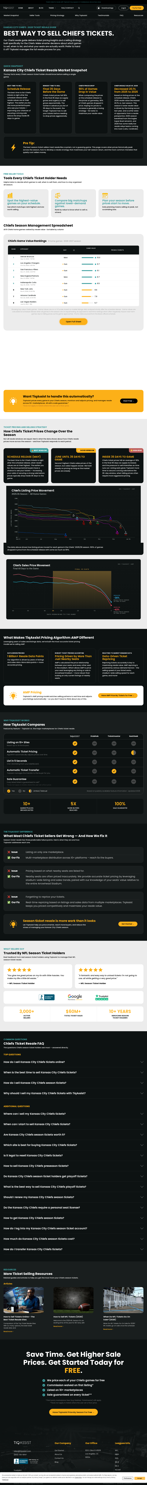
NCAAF (118, 1470)
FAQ (121, 15)
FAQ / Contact (67, 8)
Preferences (128, 1478)
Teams (51, 8)
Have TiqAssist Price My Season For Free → (73, 1412)
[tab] (73, 1062)
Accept (139, 1478)
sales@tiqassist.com (22, 1451)
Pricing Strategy (57, 15)
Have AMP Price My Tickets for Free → (117, 695)
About (31, 8)
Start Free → (128, 401)
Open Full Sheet (73, 321)
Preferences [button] (5, 1479)
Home (20, 8)
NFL (116, 1450)
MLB (117, 1462)
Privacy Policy (108, 1483)
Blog (41, 8)
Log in (123, 8)
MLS (117, 1466)
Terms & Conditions (124, 1483)
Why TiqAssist (81, 15)
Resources (138, 15)
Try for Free (136, 8)
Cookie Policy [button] (78, 1477)
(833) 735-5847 (20, 1454)
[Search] (79, 8)
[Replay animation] (73, 515)
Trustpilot (18, 1470)
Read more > (8, 1332)
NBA (117, 1454)
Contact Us (59, 1458)
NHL (117, 1458)
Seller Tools (35, 15)
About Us (58, 1454)
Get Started (59, 1450)
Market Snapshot (11, 15)
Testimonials (103, 15)
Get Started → (128, 924)
